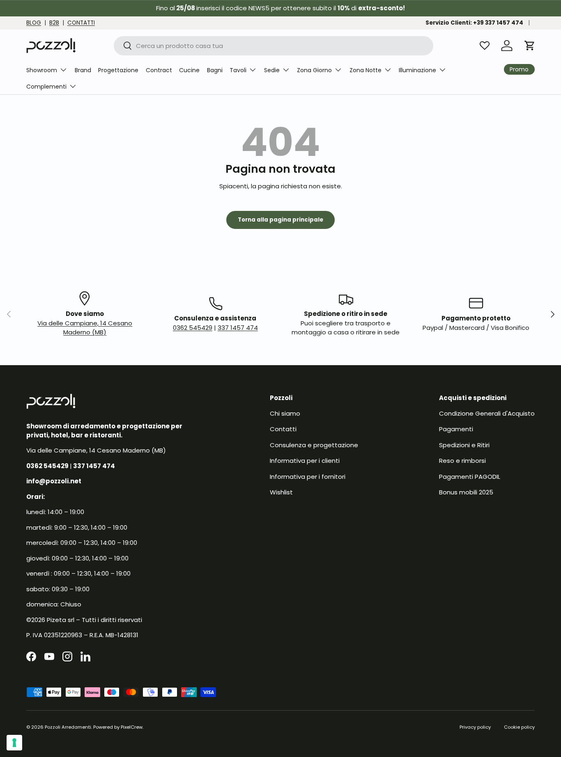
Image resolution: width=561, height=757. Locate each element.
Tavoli (238, 70)
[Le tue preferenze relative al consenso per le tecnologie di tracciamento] (14, 742)
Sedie (272, 70)
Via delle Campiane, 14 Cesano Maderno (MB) (84, 328)
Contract (159, 70)
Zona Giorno (314, 70)
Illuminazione (417, 70)
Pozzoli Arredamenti (68, 727)
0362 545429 (192, 327)
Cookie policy (519, 727)
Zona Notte (365, 70)
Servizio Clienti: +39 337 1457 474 (474, 23)
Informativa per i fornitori (307, 476)
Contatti (283, 429)
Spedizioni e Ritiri (464, 444)
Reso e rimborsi (462, 460)
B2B (54, 23)
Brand (83, 70)
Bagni (215, 70)
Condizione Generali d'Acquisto (487, 413)
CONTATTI (81, 23)
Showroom (41, 70)
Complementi (46, 86)
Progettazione (118, 70)
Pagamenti (456, 429)
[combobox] (273, 45)
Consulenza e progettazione (314, 444)
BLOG (33, 23)
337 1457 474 (238, 327)
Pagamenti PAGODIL (469, 476)
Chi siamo (285, 413)
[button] (530, 46)
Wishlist (281, 492)
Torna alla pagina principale (280, 220)
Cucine (189, 70)
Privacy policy (475, 727)
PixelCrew (132, 727)
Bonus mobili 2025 (466, 492)
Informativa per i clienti (305, 460)
